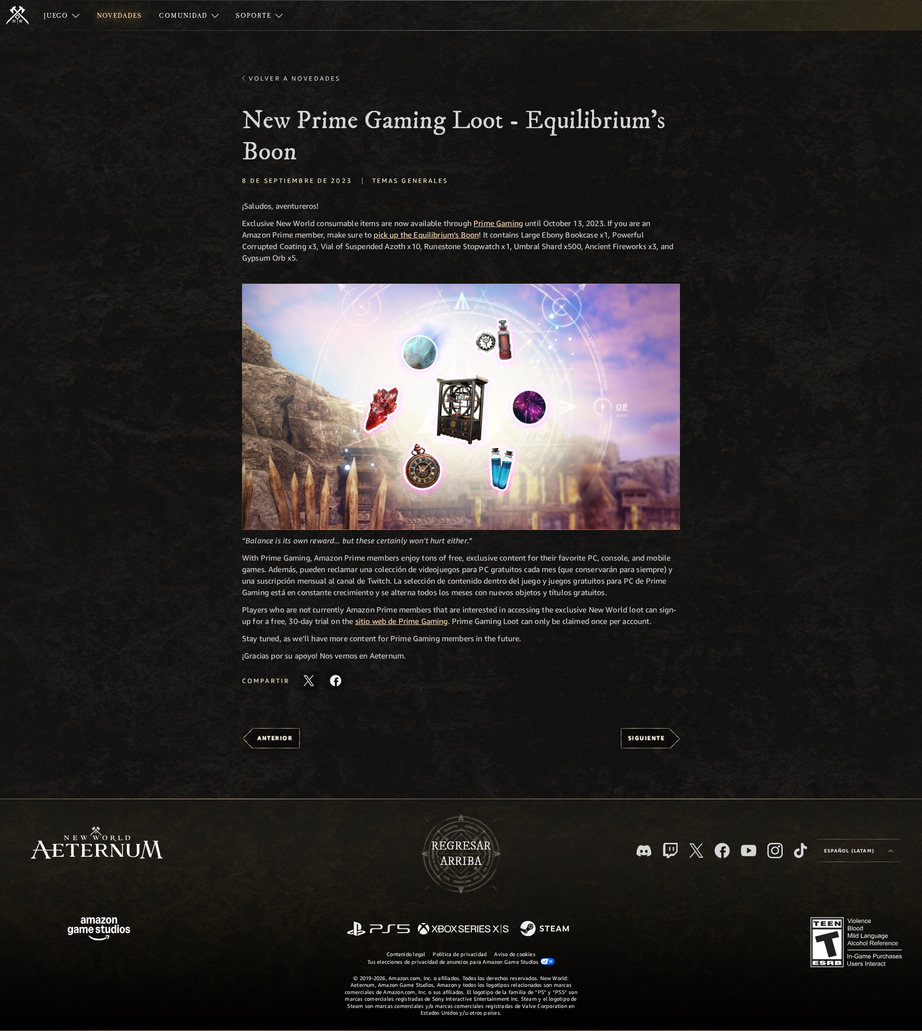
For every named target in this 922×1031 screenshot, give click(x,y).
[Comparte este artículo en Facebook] (335, 680)
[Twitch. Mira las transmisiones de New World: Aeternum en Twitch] (670, 850)
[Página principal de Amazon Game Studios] (99, 930)
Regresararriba (461, 854)
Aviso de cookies (514, 954)
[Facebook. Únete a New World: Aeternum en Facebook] (722, 850)
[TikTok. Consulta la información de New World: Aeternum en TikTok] (800, 850)
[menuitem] (61, 15)
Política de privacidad (459, 954)
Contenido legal (406, 954)
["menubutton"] (61, 15)
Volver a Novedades (294, 78)
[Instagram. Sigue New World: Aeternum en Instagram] (775, 850)
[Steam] (545, 929)
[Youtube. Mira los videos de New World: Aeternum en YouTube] (748, 850)
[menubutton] (859, 850)
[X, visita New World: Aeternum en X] (696, 850)
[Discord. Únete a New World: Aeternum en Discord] (644, 851)
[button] (461, 407)
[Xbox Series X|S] (463, 929)
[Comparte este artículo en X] (308, 680)
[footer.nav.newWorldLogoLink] (97, 844)
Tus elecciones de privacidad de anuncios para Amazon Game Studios (453, 962)
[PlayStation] (378, 929)
